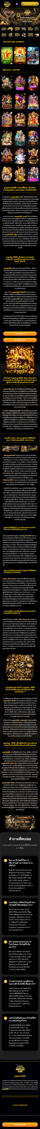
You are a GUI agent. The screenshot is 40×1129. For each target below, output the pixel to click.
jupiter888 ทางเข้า (21, 216)
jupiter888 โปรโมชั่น (19, 292)
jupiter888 (15, 197)
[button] (17, 4)
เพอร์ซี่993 (5, 1089)
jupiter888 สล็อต (11, 234)
